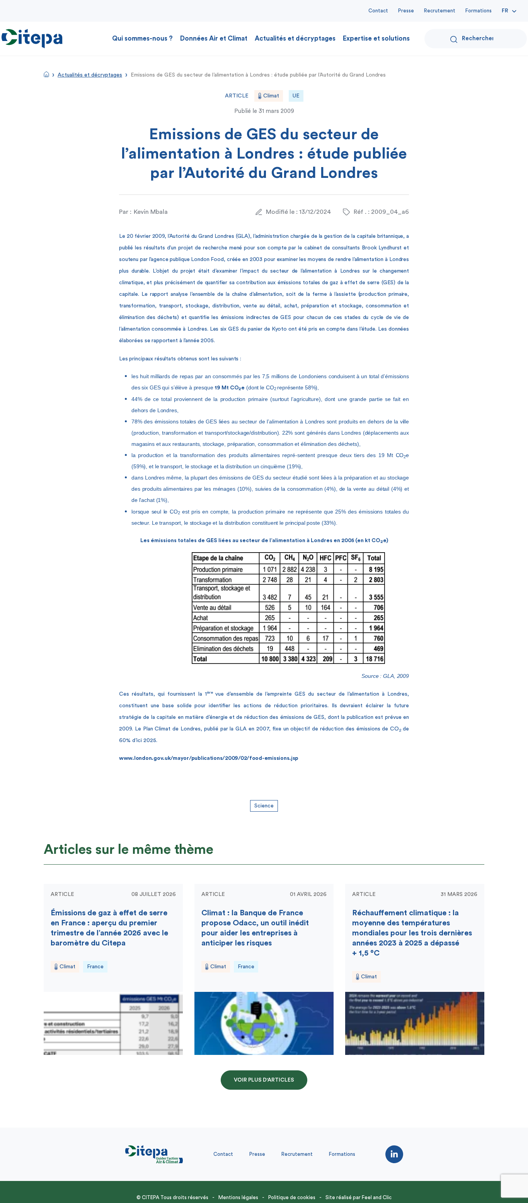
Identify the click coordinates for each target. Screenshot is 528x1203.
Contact (378, 10)
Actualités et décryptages (295, 38)
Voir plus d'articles (264, 1080)
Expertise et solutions (376, 38)
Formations (478, 10)
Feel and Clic (377, 1197)
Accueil (46, 74)
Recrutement (439, 10)
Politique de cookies (291, 1197)
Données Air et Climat (213, 38)
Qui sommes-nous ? (142, 38)
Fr (505, 11)
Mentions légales (238, 1197)
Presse (406, 10)
